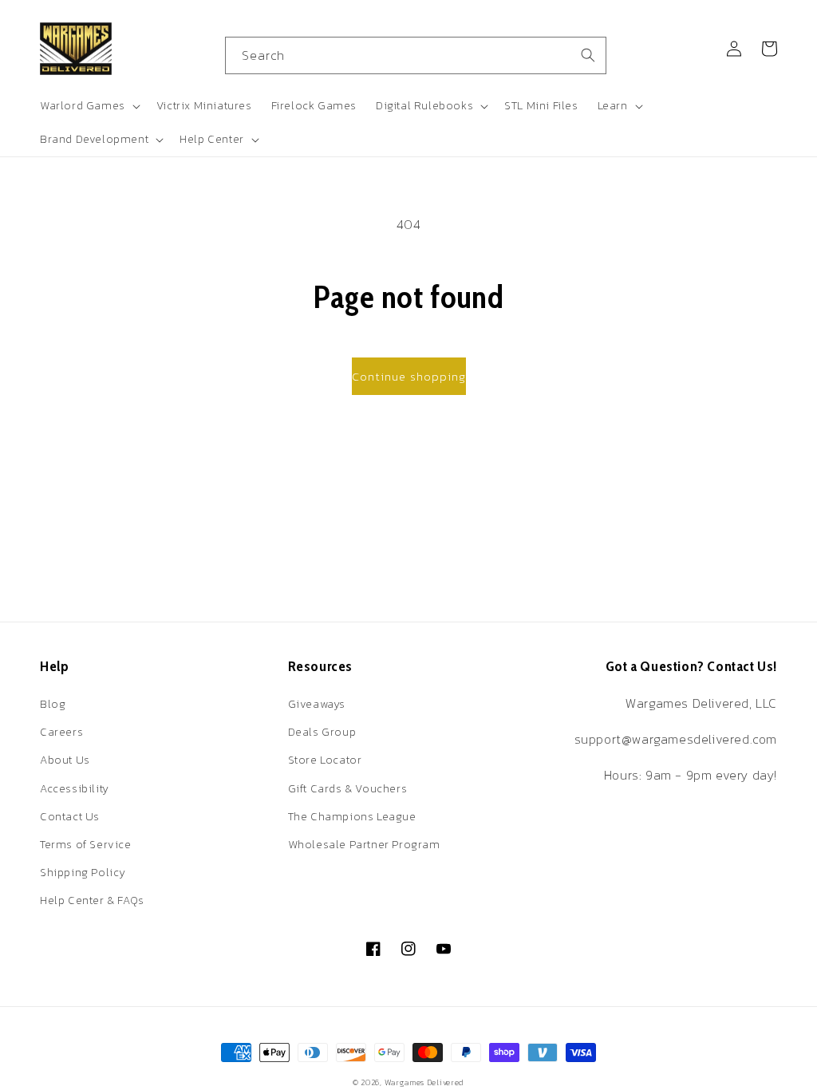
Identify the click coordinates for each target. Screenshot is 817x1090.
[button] (88, 106)
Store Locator (325, 760)
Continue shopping (409, 376)
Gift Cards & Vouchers (348, 788)
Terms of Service (86, 844)
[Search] (588, 55)
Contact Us (70, 816)
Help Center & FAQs (92, 900)
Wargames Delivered (425, 1082)
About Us (65, 760)
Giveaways (316, 704)
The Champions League (352, 816)
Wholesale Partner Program (364, 844)
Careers (61, 732)
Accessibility (74, 788)
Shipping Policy (83, 872)
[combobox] (416, 55)
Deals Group (322, 732)
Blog (52, 704)
